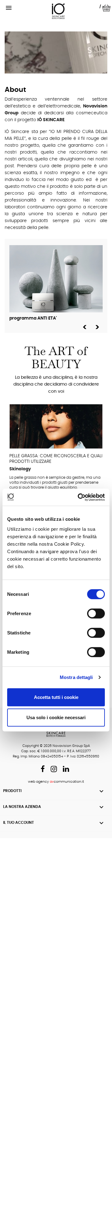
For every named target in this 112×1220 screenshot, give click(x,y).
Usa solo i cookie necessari (56, 717)
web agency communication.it (56, 781)
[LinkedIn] (66, 770)
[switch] (96, 613)
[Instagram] (54, 770)
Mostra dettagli (76, 677)
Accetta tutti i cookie (56, 697)
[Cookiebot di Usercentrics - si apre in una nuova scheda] (79, 497)
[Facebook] (43, 770)
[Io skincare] (58, 11)
